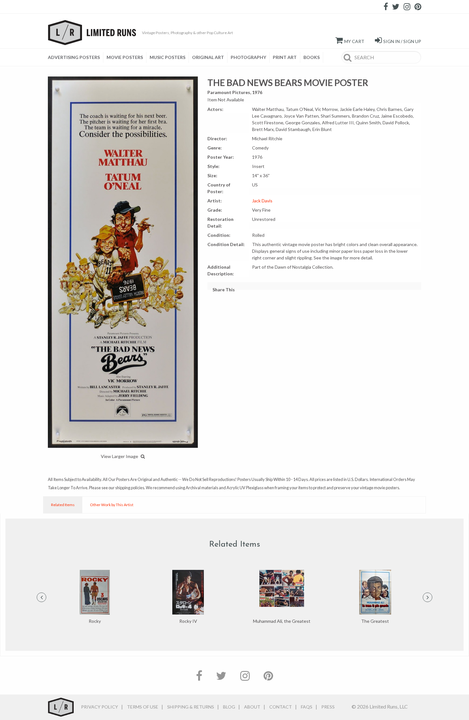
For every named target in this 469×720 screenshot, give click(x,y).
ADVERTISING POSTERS (74, 57)
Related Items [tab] (63, 504)
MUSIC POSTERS (167, 57)
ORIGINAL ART (208, 57)
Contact (280, 706)
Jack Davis (262, 200)
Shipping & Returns (190, 706)
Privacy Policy (99, 706)
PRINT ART (285, 57)
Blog (229, 706)
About (252, 706)
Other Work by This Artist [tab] (111, 504)
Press (328, 706)
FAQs (306, 706)
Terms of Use (142, 706)
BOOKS (311, 57)
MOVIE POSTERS (125, 57)
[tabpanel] (94, 597)
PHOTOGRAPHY (248, 57)
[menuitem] (75, 57)
